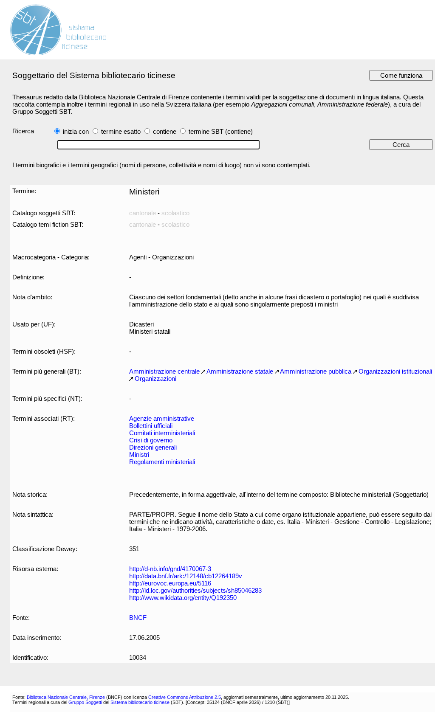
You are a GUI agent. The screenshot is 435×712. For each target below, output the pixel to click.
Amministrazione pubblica (315, 371)
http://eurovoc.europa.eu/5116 (170, 583)
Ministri (139, 454)
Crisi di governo (150, 440)
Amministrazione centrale (164, 371)
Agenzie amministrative (161, 418)
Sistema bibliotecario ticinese (139, 702)
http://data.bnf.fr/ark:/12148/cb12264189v (185, 576)
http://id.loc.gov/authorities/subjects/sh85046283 (195, 590)
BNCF (138, 617)
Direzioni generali (153, 447)
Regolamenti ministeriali (162, 461)
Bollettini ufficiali (150, 425)
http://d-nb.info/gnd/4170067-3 (170, 568)
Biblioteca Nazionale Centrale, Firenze (66, 697)
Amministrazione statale (239, 371)
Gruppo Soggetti (85, 702)
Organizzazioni (155, 378)
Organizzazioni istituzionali (395, 371)
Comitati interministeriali (162, 432)
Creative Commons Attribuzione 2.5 (184, 697)
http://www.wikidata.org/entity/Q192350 (183, 597)
